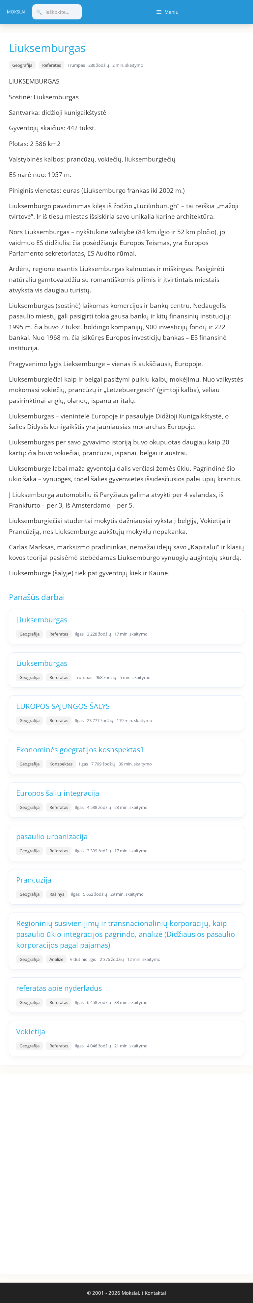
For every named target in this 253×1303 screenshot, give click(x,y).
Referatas (51, 65)
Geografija (22, 65)
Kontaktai (155, 1293)
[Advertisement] (49, 1172)
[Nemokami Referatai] (16, 11)
